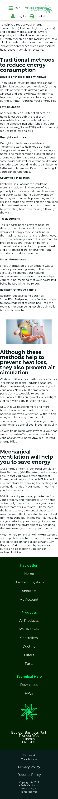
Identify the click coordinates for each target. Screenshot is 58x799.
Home (29, 574)
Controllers (29, 638)
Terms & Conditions (29, 757)
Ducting (29, 646)
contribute (13, 483)
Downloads (29, 685)
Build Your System (29, 582)
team (54, 538)
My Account (29, 599)
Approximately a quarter (16, 113)
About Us (29, 591)
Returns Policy (29, 775)
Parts (29, 664)
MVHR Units (29, 629)
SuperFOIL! (27, 127)
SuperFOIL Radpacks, (14, 299)
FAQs (29, 693)
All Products (29, 621)
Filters (29, 655)
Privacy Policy (29, 767)
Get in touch (20, 545)
